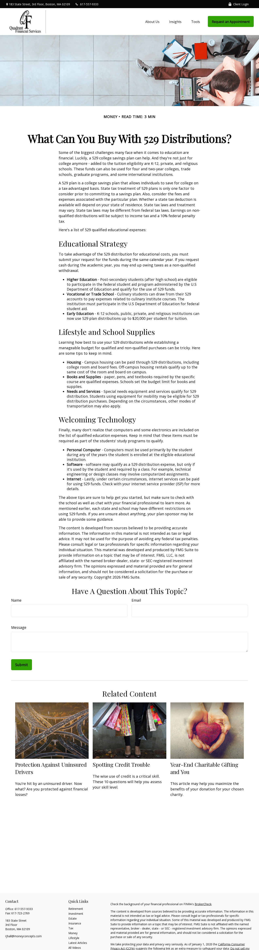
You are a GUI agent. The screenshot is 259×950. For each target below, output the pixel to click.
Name (16, 600)
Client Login (241, 4)
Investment (75, 914)
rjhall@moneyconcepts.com (23, 936)
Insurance (74, 923)
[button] (152, 21)
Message (18, 627)
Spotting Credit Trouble (121, 764)
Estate (72, 918)
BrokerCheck (203, 904)
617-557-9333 (89, 4)
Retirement (75, 909)
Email (136, 600)
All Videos (74, 948)
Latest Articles (77, 943)
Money (72, 933)
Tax (70, 928)
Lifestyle (73, 938)
